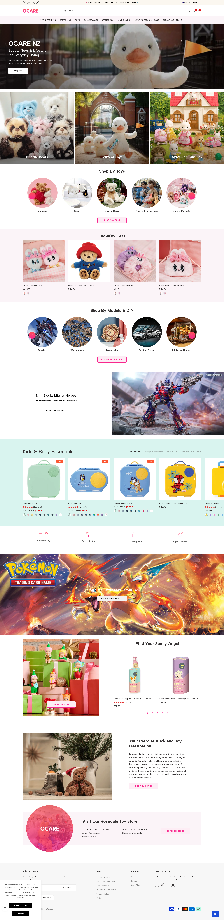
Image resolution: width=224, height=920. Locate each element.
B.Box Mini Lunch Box (123, 503)
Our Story (134, 877)
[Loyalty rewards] (215, 914)
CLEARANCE (168, 20)
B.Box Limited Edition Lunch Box (173, 503)
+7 (60, 515)
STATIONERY (107, 20)
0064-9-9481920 (90, 836)
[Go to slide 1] (147, 713)
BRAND (179, 20)
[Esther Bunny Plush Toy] (44, 261)
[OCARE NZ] (30, 11)
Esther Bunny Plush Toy (32, 285)
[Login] (190, 11)
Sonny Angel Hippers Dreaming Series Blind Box (179, 699)
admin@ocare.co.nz (91, 833)
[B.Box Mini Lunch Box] (135, 479)
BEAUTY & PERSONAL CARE (146, 20)
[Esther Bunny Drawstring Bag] (180, 261)
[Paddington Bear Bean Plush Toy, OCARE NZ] (89, 261)
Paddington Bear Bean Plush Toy (81, 285)
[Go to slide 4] (162, 713)
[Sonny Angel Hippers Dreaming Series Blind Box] (180, 674)
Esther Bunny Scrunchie (123, 285)
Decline (21, 913)
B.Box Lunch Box (30, 503)
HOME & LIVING (124, 20)
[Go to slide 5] (167, 713)
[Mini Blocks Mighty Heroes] (168, 403)
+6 (106, 515)
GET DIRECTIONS (175, 831)
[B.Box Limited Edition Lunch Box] (180, 479)
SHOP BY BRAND (143, 786)
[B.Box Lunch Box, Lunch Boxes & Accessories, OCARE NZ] (44, 479)
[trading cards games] (112, 594)
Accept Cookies (20, 905)
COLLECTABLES (91, 20)
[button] (32, 195)
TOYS (77, 20)
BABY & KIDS (65, 20)
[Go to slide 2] (152, 713)
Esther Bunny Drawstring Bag (171, 285)
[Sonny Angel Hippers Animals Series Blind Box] (135, 674)
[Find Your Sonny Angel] (61, 677)
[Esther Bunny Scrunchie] (135, 261)
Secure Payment (103, 877)
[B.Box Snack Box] (89, 479)
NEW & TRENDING (48, 20)
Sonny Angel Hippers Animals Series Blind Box (133, 699)
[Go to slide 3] (157, 713)
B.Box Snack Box (75, 503)
